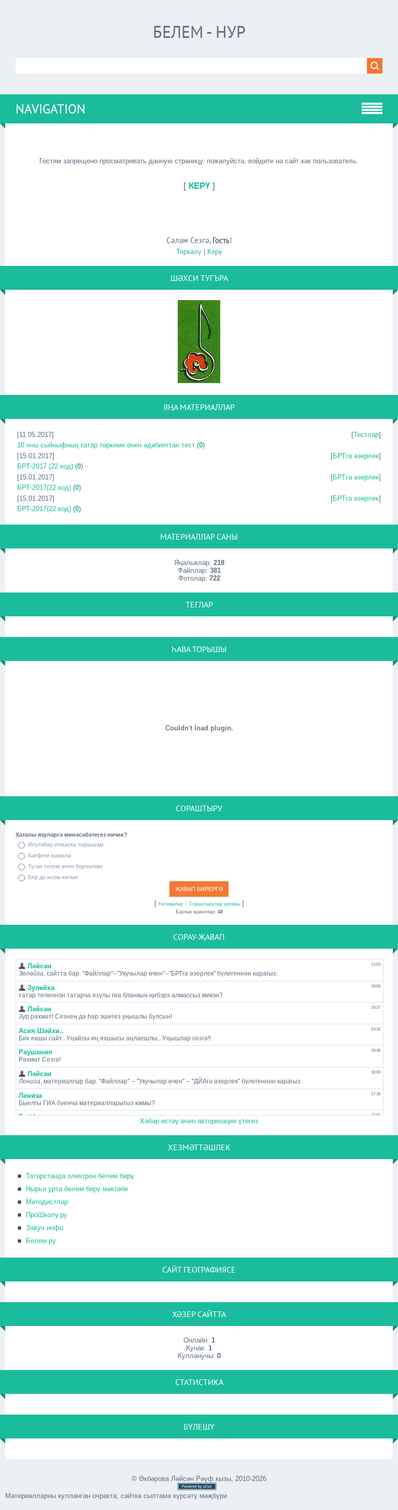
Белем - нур (199, 32)
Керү (214, 252)
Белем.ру (41, 1241)
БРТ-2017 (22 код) (45, 466)
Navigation (51, 109)
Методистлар (47, 1202)
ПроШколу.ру (46, 1215)
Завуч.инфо (44, 1228)
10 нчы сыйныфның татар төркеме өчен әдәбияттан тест (106, 445)
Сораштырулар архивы (214, 904)
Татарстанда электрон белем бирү (80, 1176)
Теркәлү (189, 252)
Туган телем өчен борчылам (65, 866)
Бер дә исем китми (53, 877)
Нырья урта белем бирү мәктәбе (77, 1189)
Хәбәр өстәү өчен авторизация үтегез (199, 1121)
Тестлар (366, 435)
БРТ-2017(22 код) (44, 487)
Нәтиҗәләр (171, 904)
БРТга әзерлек (356, 456)
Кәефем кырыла (49, 855)
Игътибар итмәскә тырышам (66, 844)
